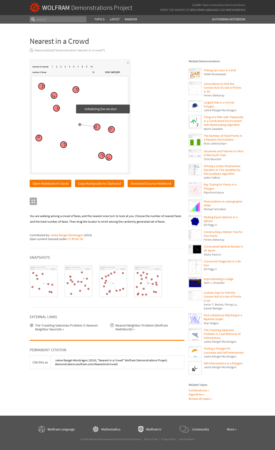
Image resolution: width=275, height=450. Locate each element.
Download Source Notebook (151, 183)
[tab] (44, 281)
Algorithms (196, 394)
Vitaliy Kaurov (212, 254)
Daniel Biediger (213, 308)
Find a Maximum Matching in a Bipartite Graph (223, 317)
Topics (99, 19)
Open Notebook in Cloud (50, 183)
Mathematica (235, 10)
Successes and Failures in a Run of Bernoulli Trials (224, 153)
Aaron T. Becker (213, 304)
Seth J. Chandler (214, 283)
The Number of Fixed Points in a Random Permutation (223, 137)
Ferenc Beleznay (214, 95)
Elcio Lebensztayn (215, 143)
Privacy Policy (168, 439)
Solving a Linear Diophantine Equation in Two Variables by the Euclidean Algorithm (222, 170)
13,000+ (197, 5)
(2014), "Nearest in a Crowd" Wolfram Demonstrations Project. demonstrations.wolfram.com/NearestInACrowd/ (111, 362)
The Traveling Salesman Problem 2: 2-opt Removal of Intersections (222, 334)
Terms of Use (151, 439)
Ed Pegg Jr (210, 225)
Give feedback (186, 439)
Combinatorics (198, 390)
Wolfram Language (204, 10)
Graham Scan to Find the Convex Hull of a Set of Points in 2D (222, 296)
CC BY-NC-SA (75, 239)
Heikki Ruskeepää (215, 74)
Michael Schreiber (215, 209)
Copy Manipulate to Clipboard (99, 183)
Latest (115, 19)
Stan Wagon (211, 323)
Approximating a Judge (218, 279)
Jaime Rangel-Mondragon (66, 235)
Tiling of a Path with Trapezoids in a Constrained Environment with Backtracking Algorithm (223, 121)
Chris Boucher (213, 159)
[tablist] (107, 281)
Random (131, 19)
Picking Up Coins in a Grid (220, 70)
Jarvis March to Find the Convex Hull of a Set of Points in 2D (222, 87)
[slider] (69, 74)
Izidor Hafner (212, 177)
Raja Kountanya (214, 192)
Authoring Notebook (228, 19)
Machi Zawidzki (213, 129)
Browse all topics (199, 399)
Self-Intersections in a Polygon (223, 363)
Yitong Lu (231, 304)
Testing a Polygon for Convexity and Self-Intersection (224, 350)
